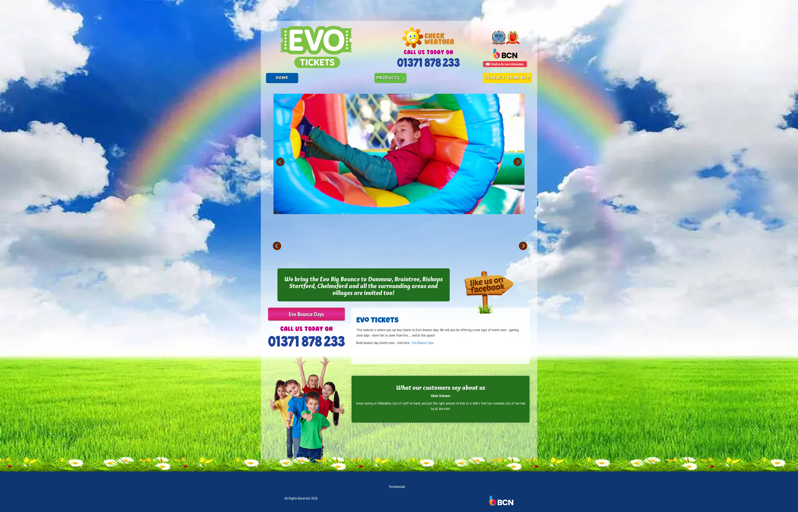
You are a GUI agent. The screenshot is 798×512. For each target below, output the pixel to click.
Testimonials (397, 486)
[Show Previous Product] (277, 246)
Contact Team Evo (507, 78)
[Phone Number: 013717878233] (428, 62)
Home (282, 78)
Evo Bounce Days (306, 314)
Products (389, 78)
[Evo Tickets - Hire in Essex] (316, 47)
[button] (518, 162)
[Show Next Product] (523, 246)
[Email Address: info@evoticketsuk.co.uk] (505, 64)
